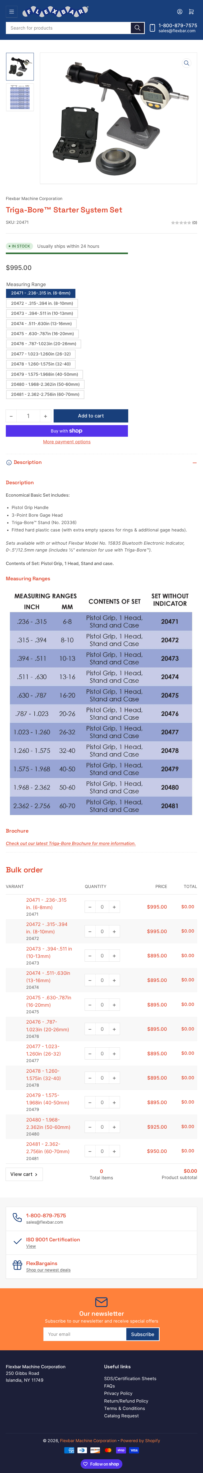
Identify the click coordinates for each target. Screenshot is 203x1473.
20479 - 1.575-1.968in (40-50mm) (44, 374)
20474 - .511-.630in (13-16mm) (41, 323)
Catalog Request (121, 1415)
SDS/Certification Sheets (130, 1378)
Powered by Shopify (140, 1440)
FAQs (109, 1386)
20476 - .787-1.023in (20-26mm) (43, 343)
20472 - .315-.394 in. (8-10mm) (42, 303)
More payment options (67, 441)
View (31, 1246)
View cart (21, 1174)
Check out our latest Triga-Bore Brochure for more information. (71, 843)
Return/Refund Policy (126, 1401)
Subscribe (142, 1334)
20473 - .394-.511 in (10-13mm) (42, 313)
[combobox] (75, 28)
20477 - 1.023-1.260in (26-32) (41, 354)
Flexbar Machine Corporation (34, 198)
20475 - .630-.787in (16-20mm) (42, 333)
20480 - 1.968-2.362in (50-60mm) (45, 384)
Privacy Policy (118, 1393)
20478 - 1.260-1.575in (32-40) (41, 364)
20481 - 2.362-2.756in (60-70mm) (45, 394)
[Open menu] (11, 11)
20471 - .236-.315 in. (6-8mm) (41, 293)
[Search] (137, 28)
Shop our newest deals (48, 1269)
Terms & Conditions (124, 1408)
